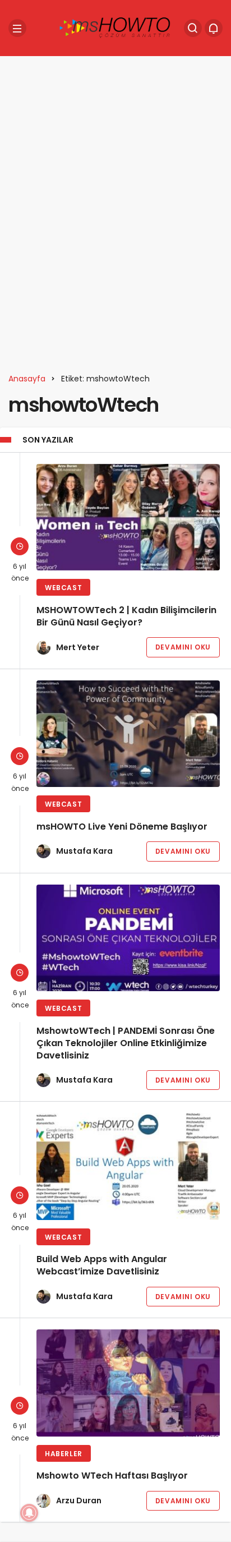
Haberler (63, 1453)
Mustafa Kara (84, 851)
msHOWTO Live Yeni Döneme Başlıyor (121, 826)
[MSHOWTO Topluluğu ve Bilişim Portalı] (115, 27)
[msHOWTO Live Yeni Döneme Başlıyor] (128, 733)
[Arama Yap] (193, 28)
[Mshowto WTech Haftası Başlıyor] (128, 1382)
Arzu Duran (78, 1500)
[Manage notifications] (29, 1513)
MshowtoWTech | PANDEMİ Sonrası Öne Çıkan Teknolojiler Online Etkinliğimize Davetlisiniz (125, 1043)
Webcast (63, 587)
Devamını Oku (183, 647)
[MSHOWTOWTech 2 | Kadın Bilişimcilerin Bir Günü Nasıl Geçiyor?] (128, 517)
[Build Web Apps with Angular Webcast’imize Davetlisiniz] (128, 1166)
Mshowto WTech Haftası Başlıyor (112, 1476)
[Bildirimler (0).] (214, 28)
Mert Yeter (77, 647)
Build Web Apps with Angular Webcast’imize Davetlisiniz (101, 1265)
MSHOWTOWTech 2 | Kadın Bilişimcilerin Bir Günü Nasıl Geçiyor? (126, 616)
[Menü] (17, 28)
